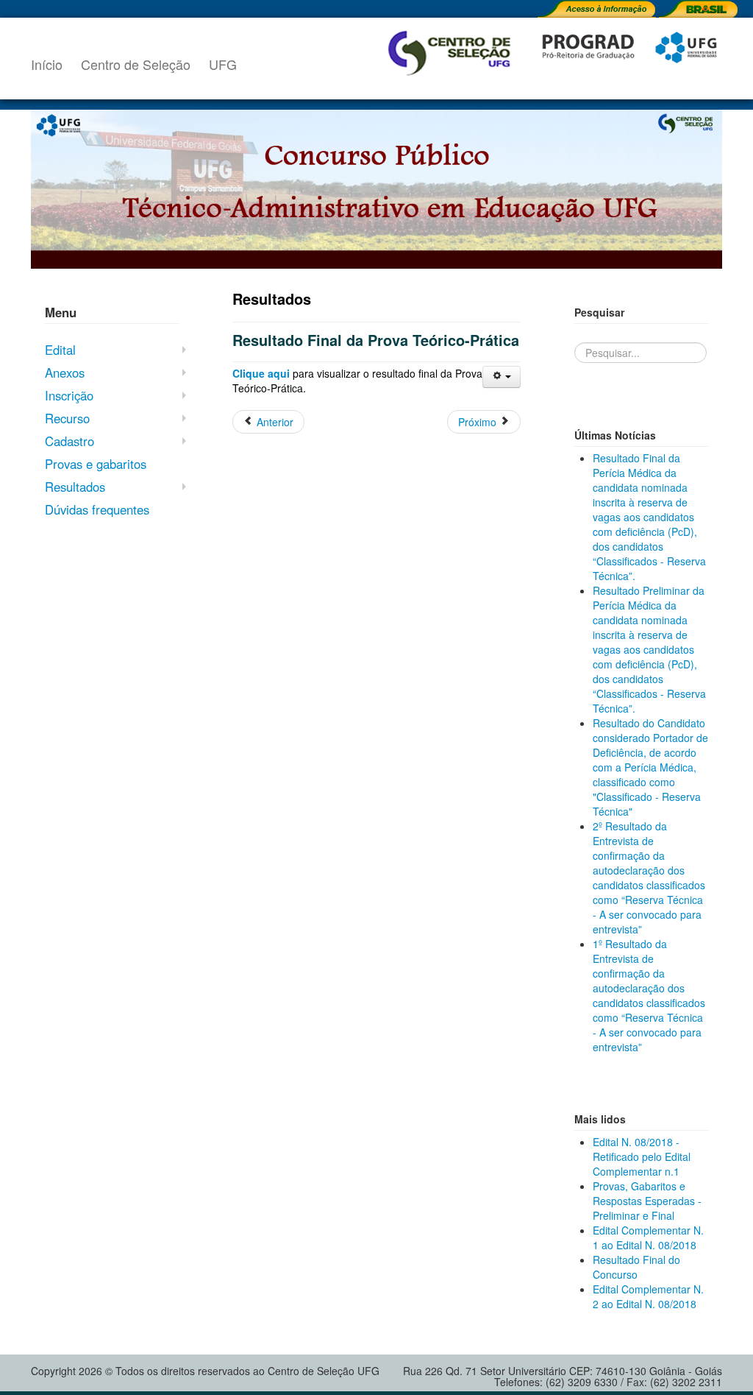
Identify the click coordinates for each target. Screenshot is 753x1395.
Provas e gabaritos (95, 463)
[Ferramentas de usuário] (501, 377)
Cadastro (69, 441)
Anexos (65, 372)
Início (47, 64)
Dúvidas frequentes (97, 509)
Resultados (75, 486)
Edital (60, 349)
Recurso (67, 418)
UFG (223, 64)
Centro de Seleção (135, 64)
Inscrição (69, 395)
